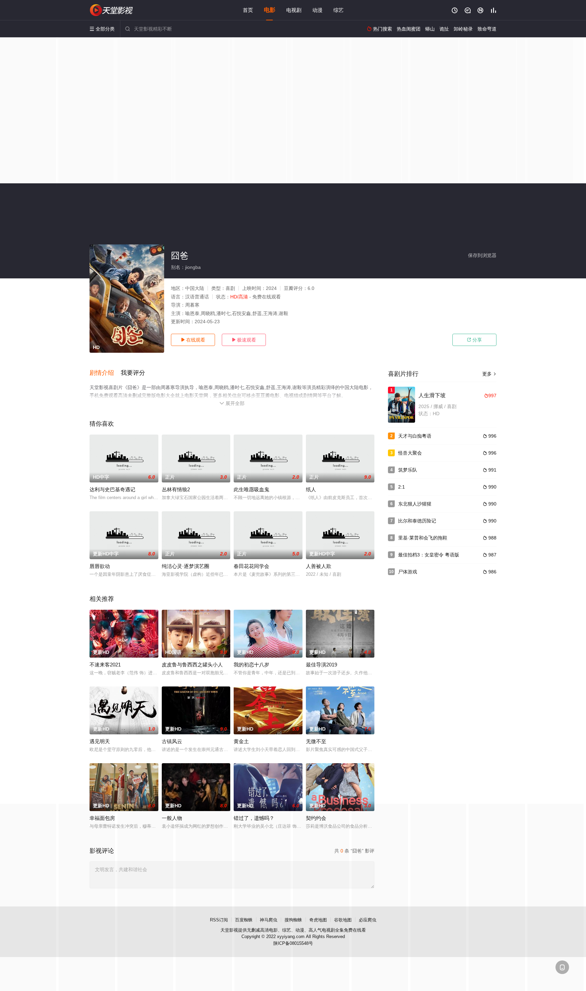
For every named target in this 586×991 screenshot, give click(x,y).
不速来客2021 (105, 664)
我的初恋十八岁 (251, 664)
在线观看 (193, 340)
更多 (489, 374)
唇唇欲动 (100, 566)
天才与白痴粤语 (414, 436)
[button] (105, 373)
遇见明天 (100, 741)
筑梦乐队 (407, 470)
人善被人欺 (318, 566)
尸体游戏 (407, 571)
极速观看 (244, 340)
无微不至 (316, 741)
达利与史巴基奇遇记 (112, 489)
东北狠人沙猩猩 (414, 504)
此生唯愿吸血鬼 (251, 489)
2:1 (401, 487)
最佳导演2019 (321, 664)
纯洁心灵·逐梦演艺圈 (185, 566)
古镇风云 (172, 741)
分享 (474, 340)
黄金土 (241, 741)
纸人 (311, 489)
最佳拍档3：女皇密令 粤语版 (428, 554)
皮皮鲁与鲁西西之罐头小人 (192, 664)
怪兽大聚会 (410, 453)
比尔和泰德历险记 (417, 521)
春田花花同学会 (251, 566)
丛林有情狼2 (176, 489)
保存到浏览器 (482, 255)
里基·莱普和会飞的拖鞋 (422, 537)
